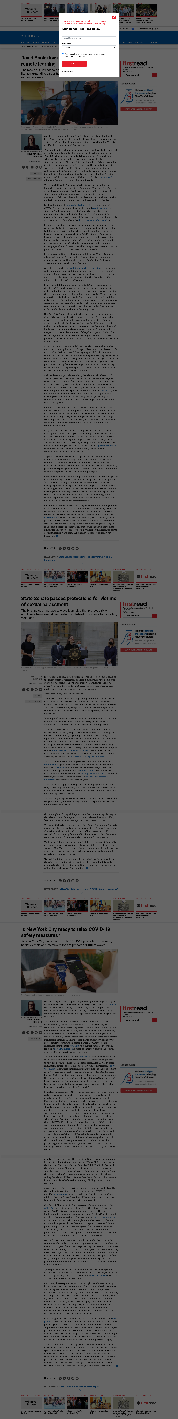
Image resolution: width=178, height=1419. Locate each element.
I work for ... (67, 43)
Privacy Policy (67, 71)
